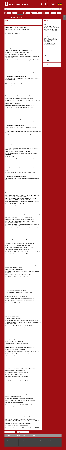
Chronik (6, 440)
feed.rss (22, 441)
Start (8, 17)
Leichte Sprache (50, 441)
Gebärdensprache (51, 442)
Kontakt (49, 440)
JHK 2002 (21, 17)
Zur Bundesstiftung (8, 442)
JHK (14, 17)
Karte (6, 441)
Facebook (22, 440)
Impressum (50, 445)
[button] (9, 435)
